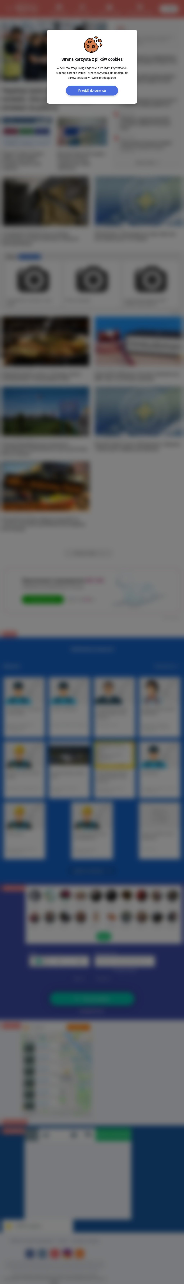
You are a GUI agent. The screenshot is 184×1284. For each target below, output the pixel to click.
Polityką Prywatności (113, 68)
